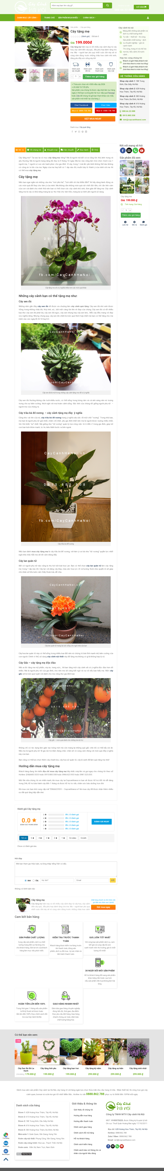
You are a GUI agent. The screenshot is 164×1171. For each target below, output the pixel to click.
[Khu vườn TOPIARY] (127, 185)
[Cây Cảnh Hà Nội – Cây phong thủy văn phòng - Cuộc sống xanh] (30, 7)
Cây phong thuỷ (68, 11)
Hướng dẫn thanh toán (83, 1121)
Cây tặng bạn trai (71, 1068)
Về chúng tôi (35, 150)
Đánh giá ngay (101, 821)
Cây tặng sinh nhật (138, 1068)
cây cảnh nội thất (55, 656)
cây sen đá (43, 306)
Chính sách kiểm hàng (83, 1144)
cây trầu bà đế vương (51, 418)
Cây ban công (55, 11)
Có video (72, 838)
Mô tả (21, 150)
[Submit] (107, 5)
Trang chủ (49, 18)
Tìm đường (6, 1138)
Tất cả (23, 838)
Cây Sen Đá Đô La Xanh (26, 1069)
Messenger (6, 1154)
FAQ (96, 150)
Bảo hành (84, 150)
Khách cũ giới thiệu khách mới (135, 62)
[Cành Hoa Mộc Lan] (142, 168)
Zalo (78, 96)
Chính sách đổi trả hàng (84, 1133)
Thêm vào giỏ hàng (94, 76)
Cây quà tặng (85, 27)
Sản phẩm (74, 27)
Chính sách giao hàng (83, 1127)
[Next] (64, 46)
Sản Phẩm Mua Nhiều (68, 18)
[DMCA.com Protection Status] (24, 1154)
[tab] (20, 149)
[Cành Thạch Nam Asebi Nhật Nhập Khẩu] (127, 168)
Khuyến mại (52, 150)
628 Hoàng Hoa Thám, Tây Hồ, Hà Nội (131, 1129)
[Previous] (19, 46)
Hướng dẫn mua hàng (83, 1115)
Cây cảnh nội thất (83, 11)
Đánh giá (143, 224)
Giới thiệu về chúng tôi (83, 1110)
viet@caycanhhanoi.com (134, 120)
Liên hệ (125, 224)
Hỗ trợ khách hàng (81, 1138)
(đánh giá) (85, 36)
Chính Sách (88, 18)
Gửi (112, 880)
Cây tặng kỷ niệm (93, 1068)
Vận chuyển (69, 150)
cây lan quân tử (93, 566)
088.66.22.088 (124, 10)
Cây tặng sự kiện (115, 1068)
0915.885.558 (129, 115)
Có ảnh (83, 838)
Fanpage (111, 93)
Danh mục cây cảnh (27, 18)
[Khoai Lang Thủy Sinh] (142, 185)
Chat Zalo (6, 1146)
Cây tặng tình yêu (48, 1068)
